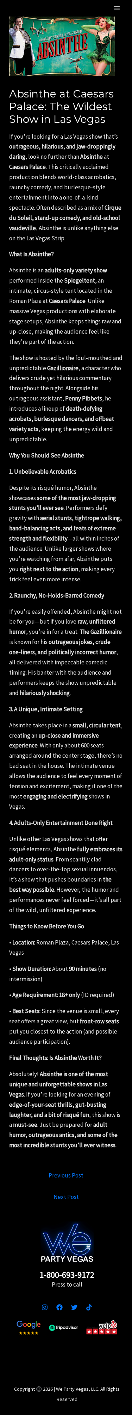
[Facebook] (59, 1307)
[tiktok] (89, 1307)
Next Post (66, 1197)
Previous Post (66, 1175)
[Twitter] (74, 1307)
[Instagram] (45, 1307)
